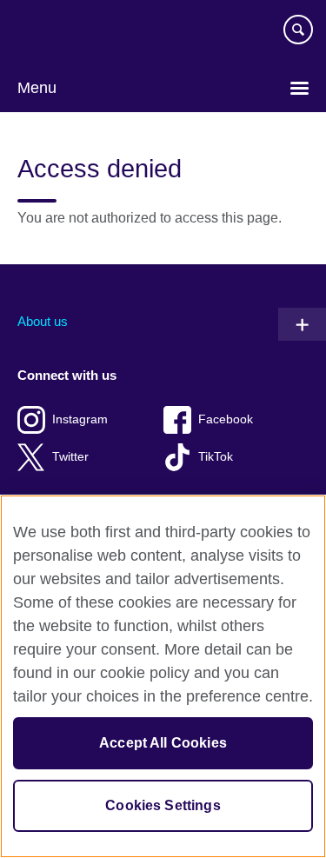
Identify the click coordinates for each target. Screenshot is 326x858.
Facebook (225, 419)
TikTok (215, 456)
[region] (163, 676)
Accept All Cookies (163, 742)
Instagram (80, 419)
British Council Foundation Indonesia (69, 36)
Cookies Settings (163, 805)
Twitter (70, 456)
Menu (37, 87)
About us (42, 321)
